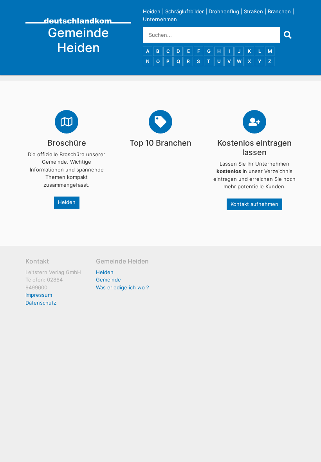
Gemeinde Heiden (78, 40)
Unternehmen (160, 19)
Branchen (279, 11)
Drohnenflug (224, 11)
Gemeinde (108, 279)
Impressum (38, 295)
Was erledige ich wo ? (122, 287)
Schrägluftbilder (184, 11)
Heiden (151, 11)
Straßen (253, 11)
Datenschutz (40, 303)
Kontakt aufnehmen (254, 204)
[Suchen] (288, 35)
